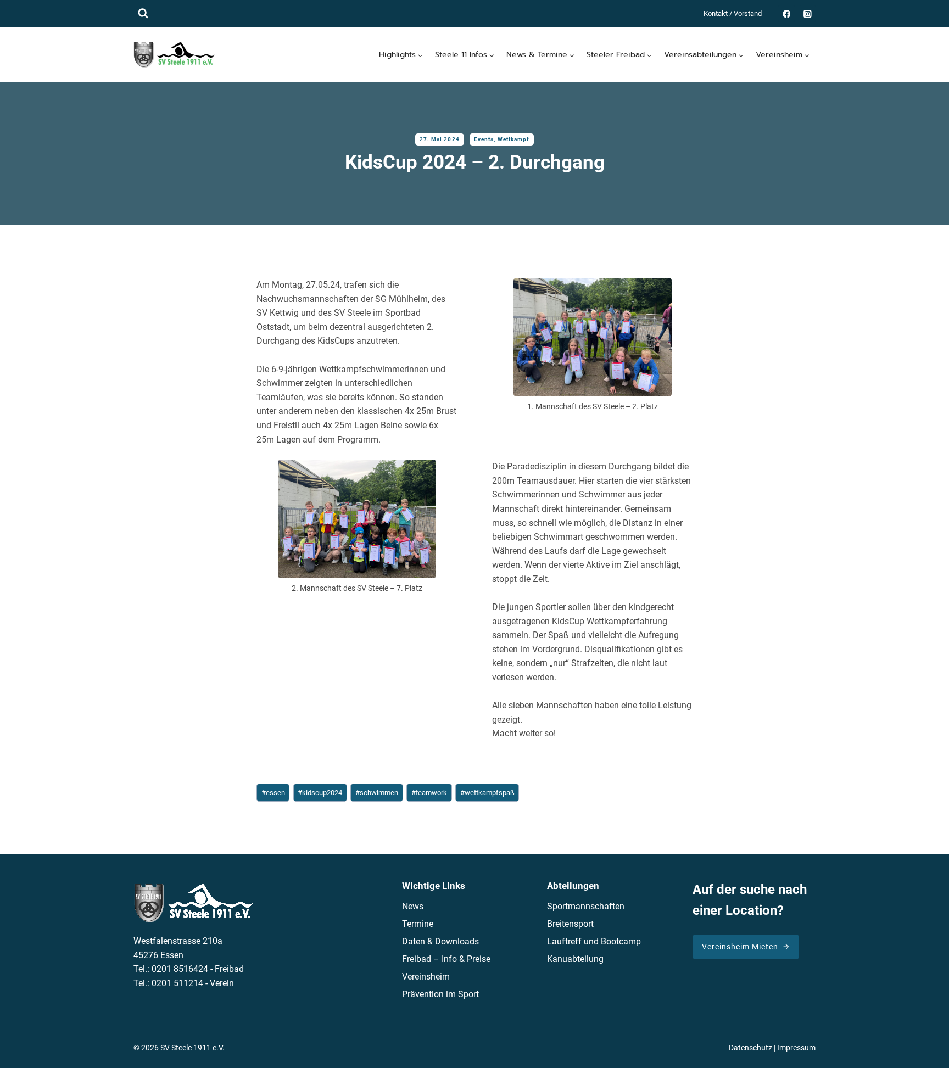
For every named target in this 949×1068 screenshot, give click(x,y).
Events (484, 139)
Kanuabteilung (575, 959)
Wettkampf (514, 139)
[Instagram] (808, 13)
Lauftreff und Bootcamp (594, 941)
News (412, 906)
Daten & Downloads (440, 941)
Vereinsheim (426, 976)
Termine (417, 924)
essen (273, 793)
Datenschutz (750, 1048)
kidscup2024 (320, 793)
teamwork (429, 793)
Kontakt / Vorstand (733, 13)
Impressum (796, 1048)
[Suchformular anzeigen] (143, 13)
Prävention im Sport (440, 994)
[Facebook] (786, 13)
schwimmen (376, 793)
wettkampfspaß (487, 793)
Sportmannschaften (585, 906)
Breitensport (570, 924)
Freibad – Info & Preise (446, 959)
